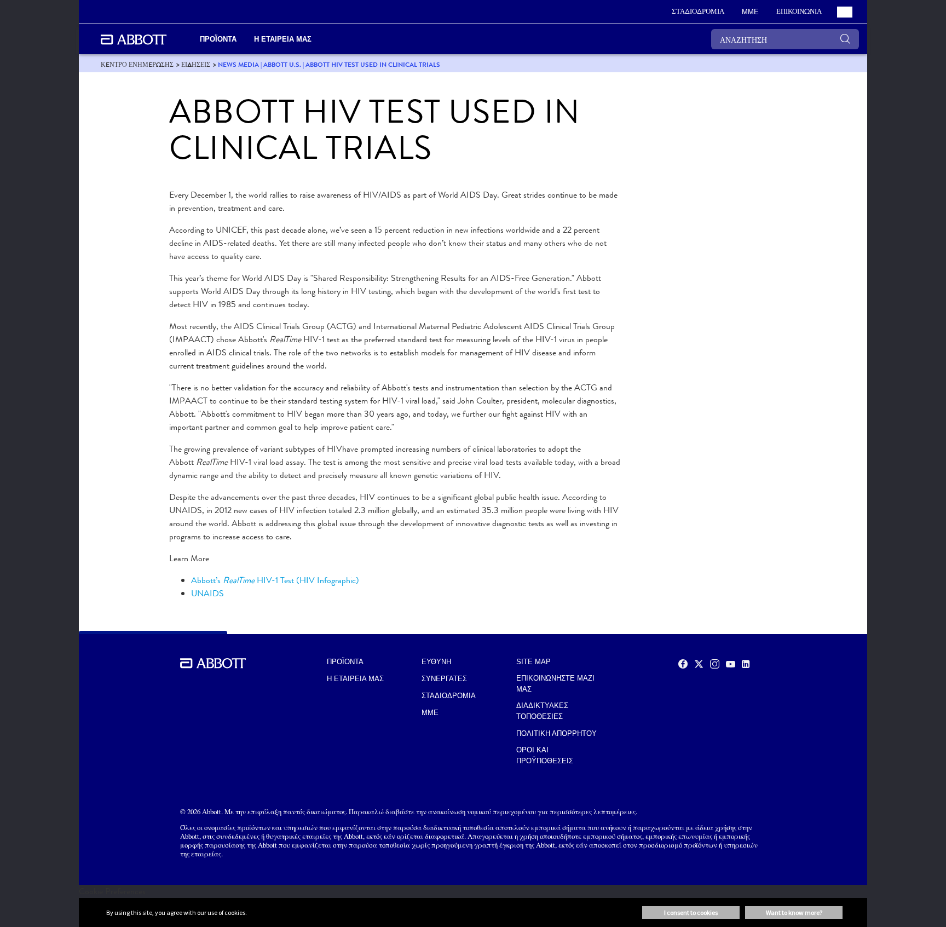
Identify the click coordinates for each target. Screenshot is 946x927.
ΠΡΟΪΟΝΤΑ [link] (218, 39)
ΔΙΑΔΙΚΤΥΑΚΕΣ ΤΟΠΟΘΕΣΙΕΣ (542, 711)
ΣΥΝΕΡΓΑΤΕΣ (444, 679)
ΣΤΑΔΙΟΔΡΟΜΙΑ (449, 696)
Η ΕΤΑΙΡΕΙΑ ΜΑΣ (355, 679)
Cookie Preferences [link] (112, 891)
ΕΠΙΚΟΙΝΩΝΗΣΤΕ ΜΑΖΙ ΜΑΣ (555, 683)
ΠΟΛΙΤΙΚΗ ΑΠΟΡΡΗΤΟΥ (556, 733)
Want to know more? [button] (794, 912)
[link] (137, 64)
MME (430, 713)
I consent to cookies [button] (691, 912)
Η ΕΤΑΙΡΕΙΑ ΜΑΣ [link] (283, 39)
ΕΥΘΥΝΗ (436, 662)
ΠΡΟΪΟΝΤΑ (345, 662)
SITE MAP (533, 662)
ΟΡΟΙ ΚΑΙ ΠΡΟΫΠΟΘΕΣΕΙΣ (544, 755)
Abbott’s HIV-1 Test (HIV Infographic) (275, 580)
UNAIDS (207, 593)
